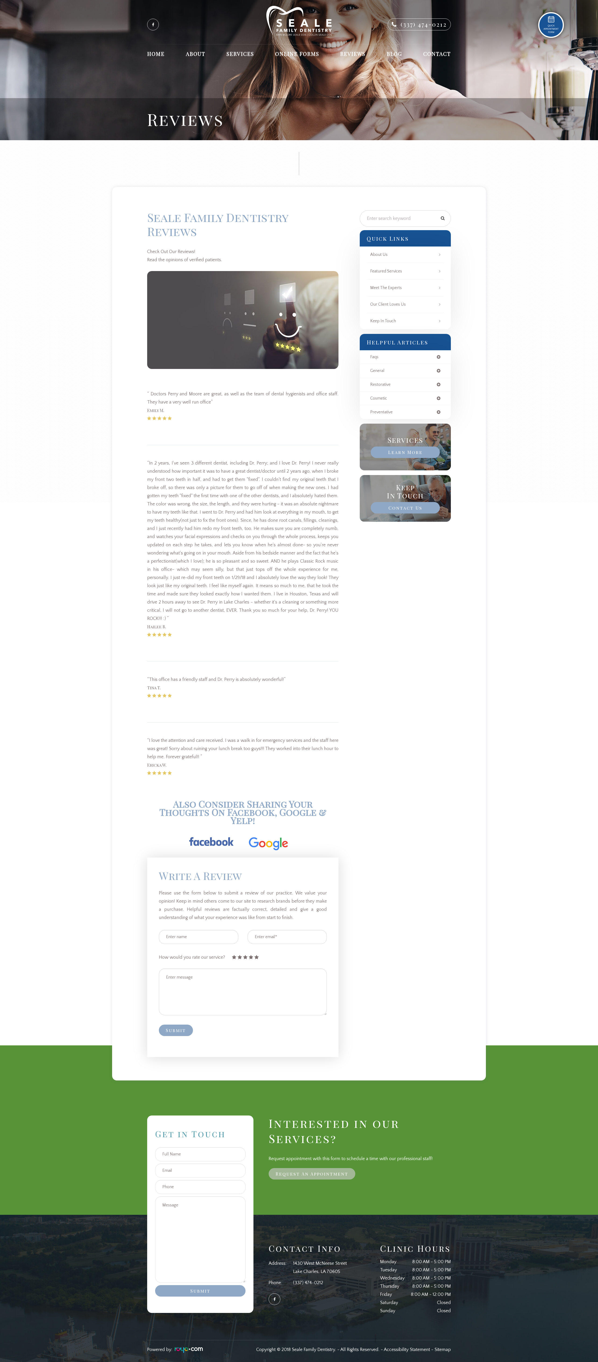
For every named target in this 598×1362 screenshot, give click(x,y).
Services (240, 53)
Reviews (352, 53)
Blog (394, 53)
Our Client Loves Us (388, 304)
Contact (437, 53)
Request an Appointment (312, 1174)
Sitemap (442, 1349)
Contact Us (405, 508)
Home (156, 53)
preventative (381, 412)
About (195, 53)
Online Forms (297, 53)
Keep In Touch (383, 321)
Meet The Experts (386, 288)
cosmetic (378, 398)
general (377, 371)
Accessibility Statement (407, 1349)
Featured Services (386, 271)
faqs (374, 357)
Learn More (405, 452)
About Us (379, 254)
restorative (380, 385)
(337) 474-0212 (424, 24)
